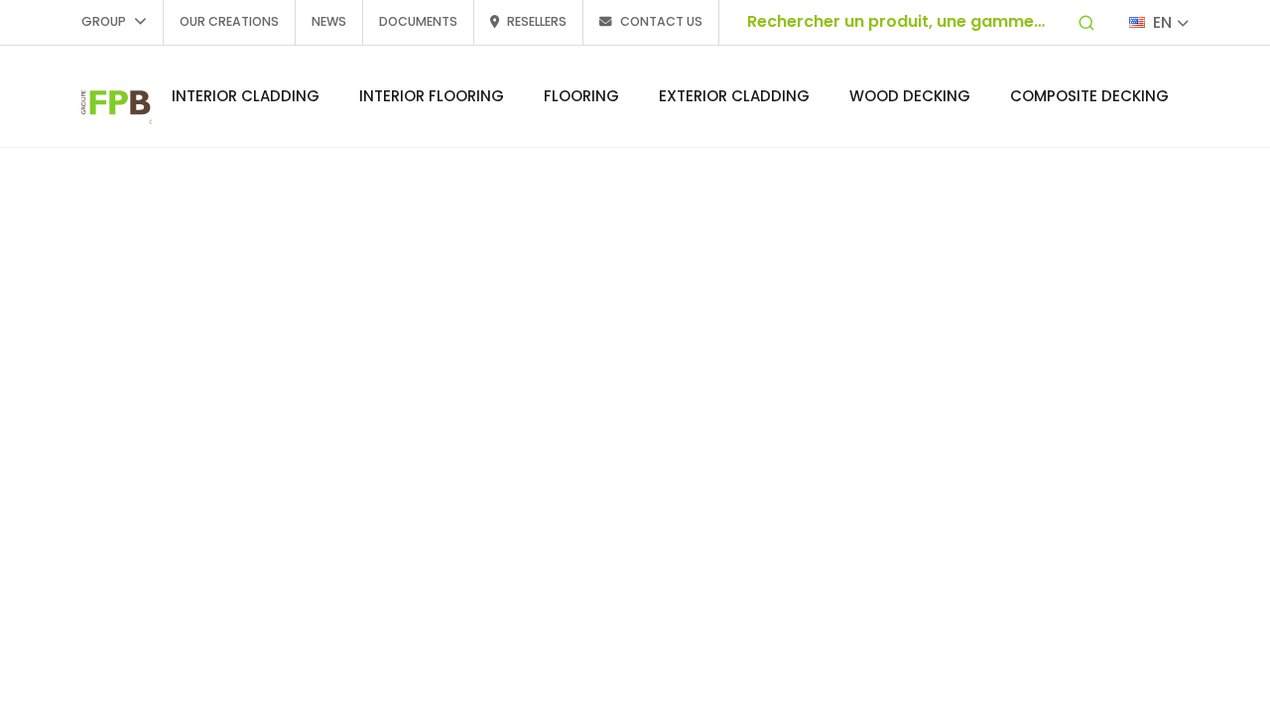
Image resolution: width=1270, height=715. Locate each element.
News (329, 21)
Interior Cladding (245, 95)
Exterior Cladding (734, 95)
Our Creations (229, 21)
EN (1162, 22)
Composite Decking (1089, 95)
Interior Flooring (431, 95)
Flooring (581, 95)
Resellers (537, 21)
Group (103, 21)
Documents (418, 21)
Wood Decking (909, 95)
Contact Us (661, 21)
